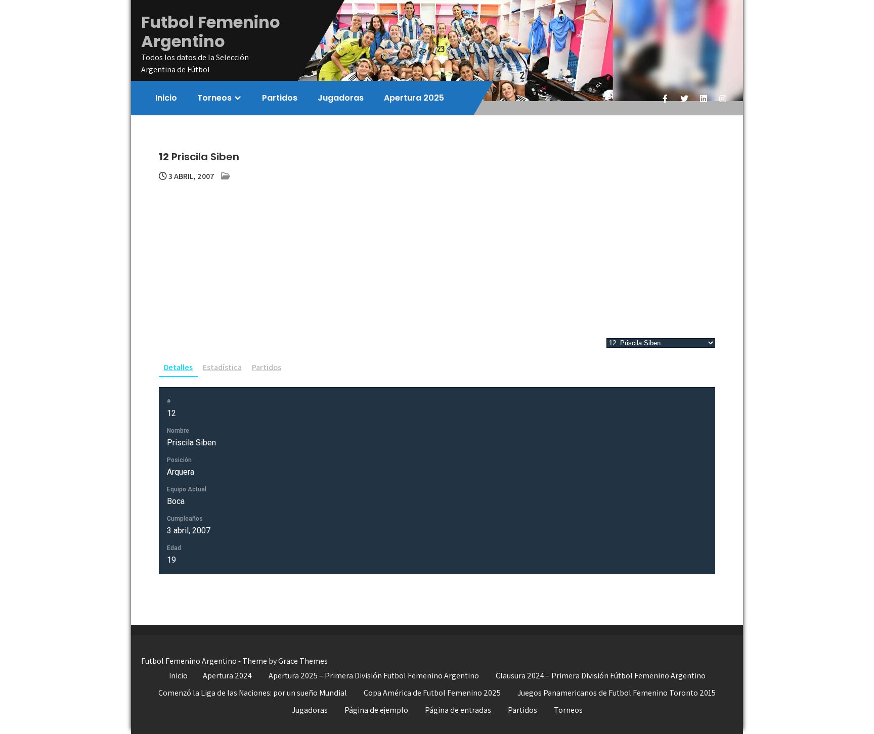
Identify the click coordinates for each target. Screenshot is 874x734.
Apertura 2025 (414, 98)
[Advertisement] (437, 258)
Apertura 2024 (227, 675)
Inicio (166, 98)
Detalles (178, 367)
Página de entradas (458, 710)
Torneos (214, 98)
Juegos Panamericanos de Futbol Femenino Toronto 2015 (616, 692)
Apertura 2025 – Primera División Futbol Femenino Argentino (374, 675)
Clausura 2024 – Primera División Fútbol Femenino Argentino (601, 675)
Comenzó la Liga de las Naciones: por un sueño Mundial (252, 692)
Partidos (279, 98)
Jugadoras (341, 98)
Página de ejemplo (376, 710)
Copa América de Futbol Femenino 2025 (432, 692)
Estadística (222, 367)
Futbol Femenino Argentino (210, 32)
